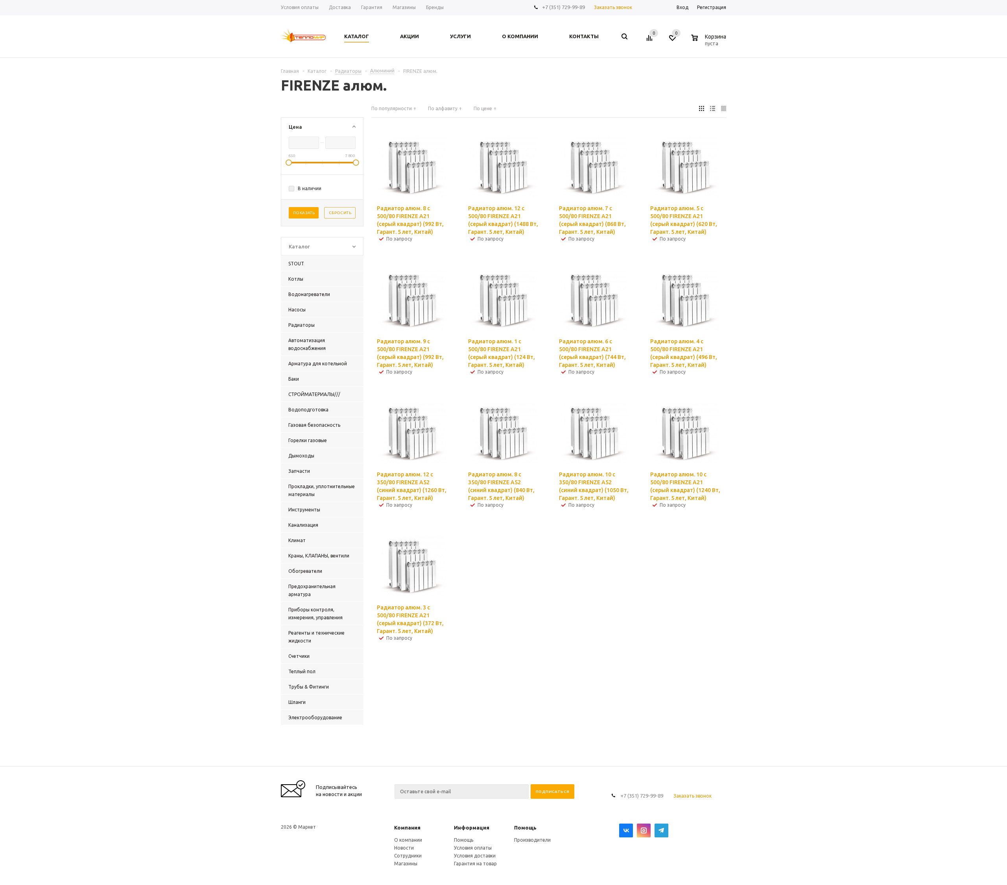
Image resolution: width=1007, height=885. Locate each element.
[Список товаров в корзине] (709, 42)
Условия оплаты (473, 847)
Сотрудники (408, 855)
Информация (471, 827)
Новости (404, 847)
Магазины (405, 863)
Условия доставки (475, 855)
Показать (304, 213)
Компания (407, 827)
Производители (532, 839)
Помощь (525, 827)
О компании (408, 839)
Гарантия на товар (475, 863)
